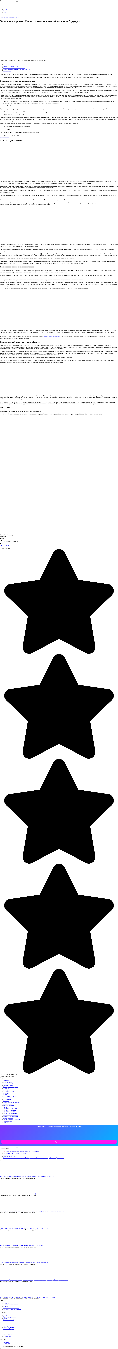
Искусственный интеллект (11, 1084)
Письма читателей (8, 1099)
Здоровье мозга (7, 1082)
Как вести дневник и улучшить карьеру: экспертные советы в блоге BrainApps (23, 1245)
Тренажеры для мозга (9, 1317)
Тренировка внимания (10, 1108)
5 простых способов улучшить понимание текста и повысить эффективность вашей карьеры (27, 1297)
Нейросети (6, 1090)
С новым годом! (8, 1155)
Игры (5, 9)
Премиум (6, 1326)
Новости (6, 1093)
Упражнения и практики (10, 1115)
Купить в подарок (8, 1327)
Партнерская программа (10, 1304)
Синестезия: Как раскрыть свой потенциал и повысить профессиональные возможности (26, 1193)
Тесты (5, 12)
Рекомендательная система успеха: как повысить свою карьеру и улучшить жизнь (24, 1228)
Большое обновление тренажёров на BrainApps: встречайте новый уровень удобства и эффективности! (33, 1158)
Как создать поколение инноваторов (14, 68)
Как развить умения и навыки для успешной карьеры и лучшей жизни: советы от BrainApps (27, 1176)
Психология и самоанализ (11, 1102)
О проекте (6, 1303)
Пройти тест (59, 1142)
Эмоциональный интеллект (11, 1119)
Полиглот (6, 1101)
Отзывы (5, 1306)
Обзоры (5, 1094)
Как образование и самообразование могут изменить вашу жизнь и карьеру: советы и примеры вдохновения (32, 1211)
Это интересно (7, 1122)
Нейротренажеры (8, 1091)
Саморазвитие (7, 1104)
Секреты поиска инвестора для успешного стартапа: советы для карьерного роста (24, 1262)
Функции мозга (8, 1118)
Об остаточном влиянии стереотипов (14, 64)
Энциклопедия (7, 1121)
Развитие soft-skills (8, 1320)
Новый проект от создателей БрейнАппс (15, 1153)
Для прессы (6, 1343)
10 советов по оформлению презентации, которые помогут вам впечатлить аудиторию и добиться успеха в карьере (34, 1280)
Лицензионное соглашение (11, 1308)
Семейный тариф (8, 1329)
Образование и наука (9, 1096)
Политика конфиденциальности (12, 1309)
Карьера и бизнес (8, 1085)
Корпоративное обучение (10, 1087)
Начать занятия (4, 137)
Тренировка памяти (9, 1111)
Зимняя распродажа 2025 (10, 1156)
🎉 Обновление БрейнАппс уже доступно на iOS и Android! (21, 1151)
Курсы (5, 11)
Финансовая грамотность (10, 1116)
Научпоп (6, 1088)
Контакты (6, 1342)
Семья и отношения (9, 1105)
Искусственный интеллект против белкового (16, 69)
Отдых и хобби (7, 1098)
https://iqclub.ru (7, 1334)
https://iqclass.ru (7, 1336)
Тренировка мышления (10, 1110)
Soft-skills (6, 1080)
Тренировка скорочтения (10, 1113)
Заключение (7, 71)
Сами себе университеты (10, 66)
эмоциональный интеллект (52, 336)
